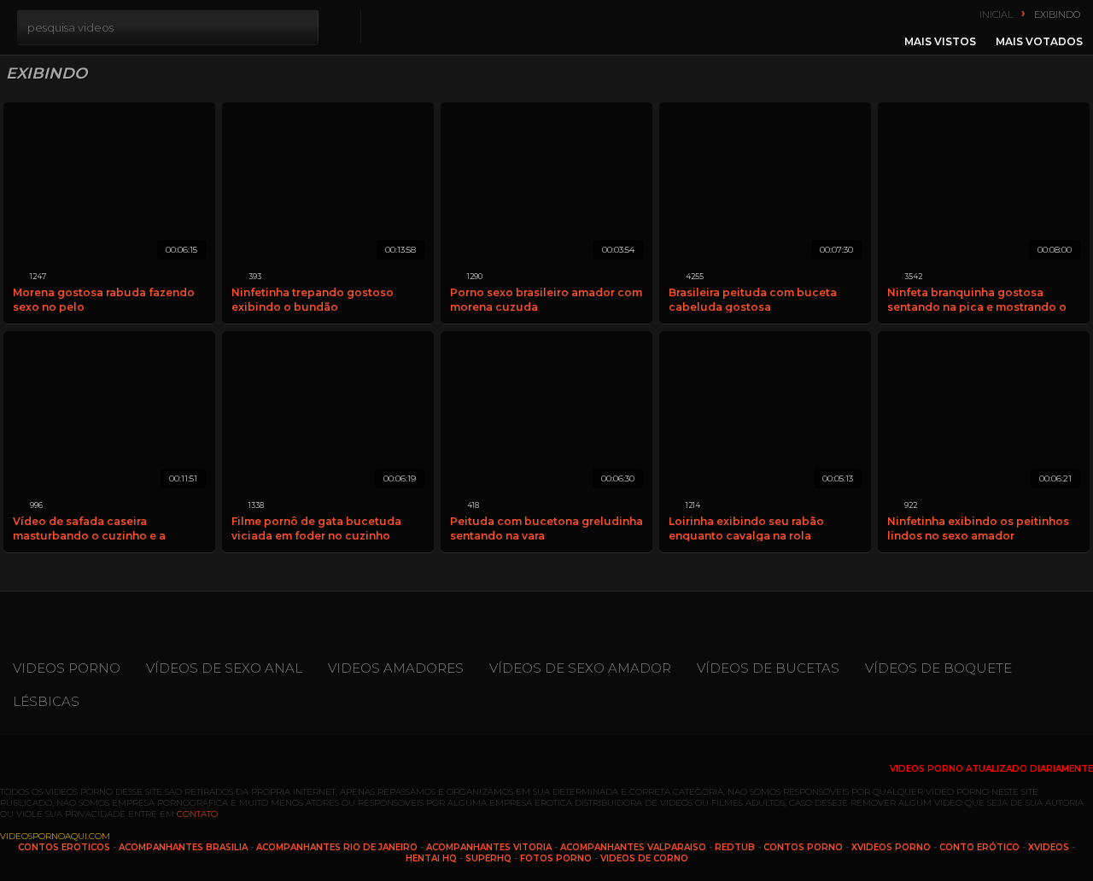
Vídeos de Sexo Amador (580, 668)
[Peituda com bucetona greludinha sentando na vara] (546, 414)
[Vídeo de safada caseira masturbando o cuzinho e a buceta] (109, 414)
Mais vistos (940, 41)
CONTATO (197, 814)
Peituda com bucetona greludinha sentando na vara (546, 528)
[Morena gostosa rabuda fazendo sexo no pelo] (109, 186)
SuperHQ (488, 858)
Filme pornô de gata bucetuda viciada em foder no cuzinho (316, 528)
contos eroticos (64, 847)
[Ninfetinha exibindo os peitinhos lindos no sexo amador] (983, 414)
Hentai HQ (431, 858)
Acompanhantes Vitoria (489, 847)
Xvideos (1048, 847)
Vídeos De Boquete (938, 668)
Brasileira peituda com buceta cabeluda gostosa (753, 299)
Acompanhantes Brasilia (183, 847)
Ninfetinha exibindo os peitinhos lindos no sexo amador (978, 528)
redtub (735, 847)
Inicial (996, 14)
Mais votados (1039, 41)
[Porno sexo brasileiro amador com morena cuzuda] (546, 186)
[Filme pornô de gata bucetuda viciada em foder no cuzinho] (328, 414)
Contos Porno (803, 847)
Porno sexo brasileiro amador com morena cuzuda (546, 299)
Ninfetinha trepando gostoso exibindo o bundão (312, 299)
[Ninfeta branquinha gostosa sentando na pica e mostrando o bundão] (983, 186)
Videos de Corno (644, 858)
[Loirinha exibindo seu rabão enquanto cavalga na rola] (765, 414)
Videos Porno (66, 668)
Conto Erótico (979, 847)
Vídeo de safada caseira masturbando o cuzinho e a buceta (89, 528)
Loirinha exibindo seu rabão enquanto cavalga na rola (746, 528)
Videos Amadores (396, 668)
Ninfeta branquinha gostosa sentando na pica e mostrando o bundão (977, 299)
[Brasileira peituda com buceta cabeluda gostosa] (765, 186)
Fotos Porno (556, 858)
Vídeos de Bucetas (768, 668)
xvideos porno (891, 847)
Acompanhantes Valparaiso (633, 847)
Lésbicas (46, 701)
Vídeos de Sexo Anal (224, 668)
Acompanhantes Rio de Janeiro (337, 847)
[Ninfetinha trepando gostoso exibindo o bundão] (328, 186)
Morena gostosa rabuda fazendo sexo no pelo (104, 299)
